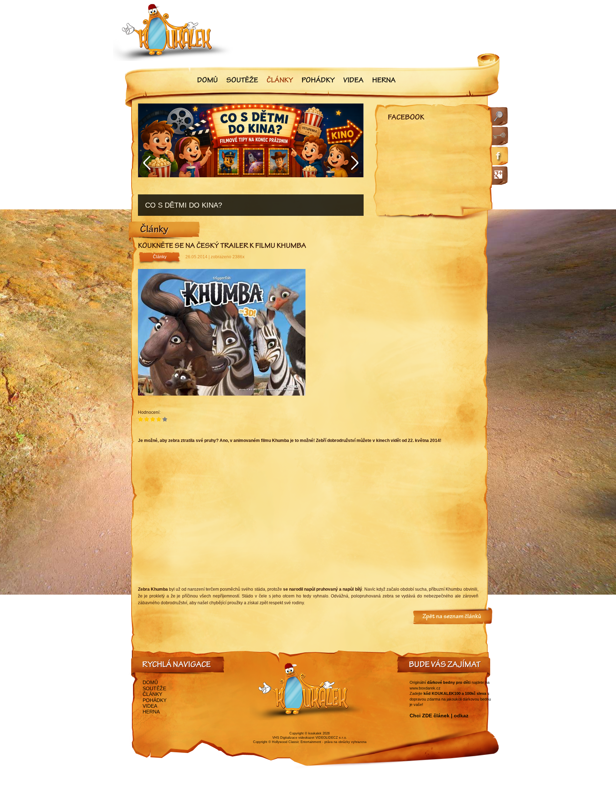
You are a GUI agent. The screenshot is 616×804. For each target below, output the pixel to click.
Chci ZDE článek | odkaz (439, 715)
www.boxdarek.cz (425, 688)
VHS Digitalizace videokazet (293, 737)
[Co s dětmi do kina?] (251, 159)
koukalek (315, 733)
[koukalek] (173, 32)
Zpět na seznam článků (451, 617)
